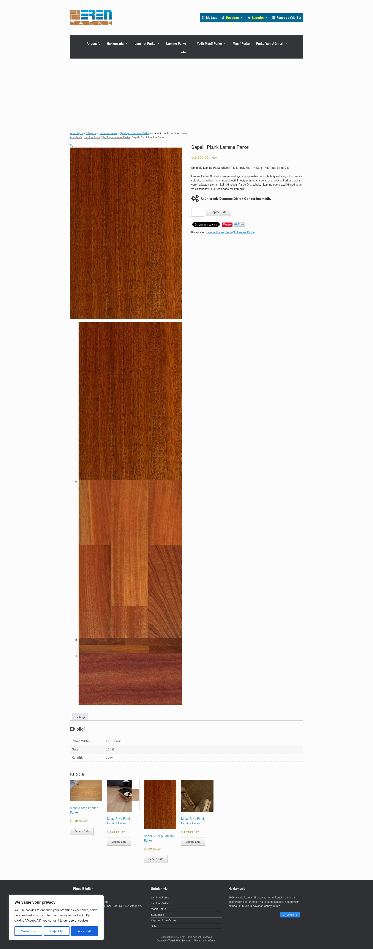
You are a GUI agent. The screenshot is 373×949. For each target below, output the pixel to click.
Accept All (84, 931)
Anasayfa (93, 43)
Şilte (153, 926)
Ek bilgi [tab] (80, 717)
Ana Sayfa (76, 133)
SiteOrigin (210, 940)
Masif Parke (241, 43)
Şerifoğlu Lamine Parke (134, 133)
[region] (56, 917)
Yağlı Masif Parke (209, 43)
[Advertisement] (186, 91)
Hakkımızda (115, 43)
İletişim (185, 52)
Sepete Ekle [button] (81, 831)
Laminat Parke (144, 43)
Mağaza (91, 133)
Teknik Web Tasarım (179, 940)
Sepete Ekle (218, 212)
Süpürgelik (157, 914)
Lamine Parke (176, 43)
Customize (28, 931)
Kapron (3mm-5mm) (163, 920)
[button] (71, 145)
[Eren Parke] (91, 17)
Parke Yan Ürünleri (269, 43)
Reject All (56, 931)
